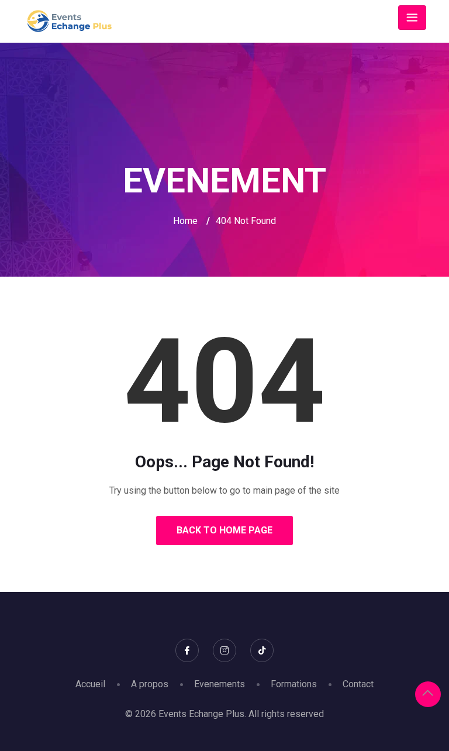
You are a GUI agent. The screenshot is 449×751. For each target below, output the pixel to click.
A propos (149, 684)
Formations (294, 684)
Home (185, 220)
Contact (358, 684)
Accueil (90, 684)
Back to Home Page (224, 530)
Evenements (219, 684)
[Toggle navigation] (412, 17)
